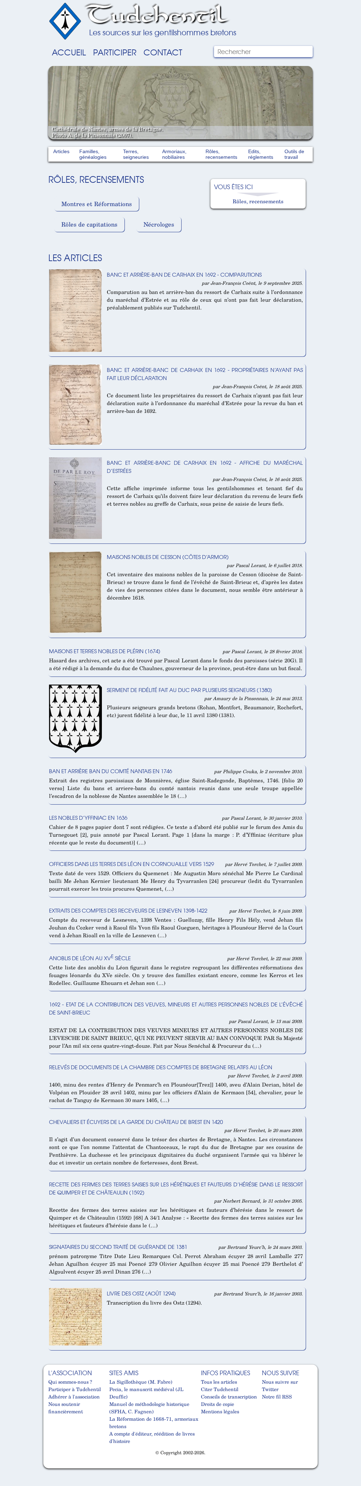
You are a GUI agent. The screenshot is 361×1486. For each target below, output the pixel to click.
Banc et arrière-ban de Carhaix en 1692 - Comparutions (184, 274)
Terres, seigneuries (136, 154)
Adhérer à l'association (74, 1396)
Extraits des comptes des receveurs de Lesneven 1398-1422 (128, 910)
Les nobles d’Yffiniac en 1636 (88, 817)
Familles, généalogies (92, 154)
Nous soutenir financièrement (65, 1407)
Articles (61, 151)
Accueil (69, 52)
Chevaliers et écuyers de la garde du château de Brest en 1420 (136, 1122)
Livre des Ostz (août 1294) (141, 1293)
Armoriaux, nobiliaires (174, 154)
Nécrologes (158, 224)
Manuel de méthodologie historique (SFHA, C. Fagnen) (149, 1407)
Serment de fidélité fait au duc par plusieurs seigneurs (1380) (189, 690)
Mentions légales (220, 1411)
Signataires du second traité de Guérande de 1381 (118, 1247)
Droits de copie (217, 1404)
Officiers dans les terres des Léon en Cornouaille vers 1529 (131, 864)
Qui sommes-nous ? (70, 1381)
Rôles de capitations (89, 224)
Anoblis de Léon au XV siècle (90, 958)
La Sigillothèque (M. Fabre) (140, 1381)
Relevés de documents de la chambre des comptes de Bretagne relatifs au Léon (160, 1067)
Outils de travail (294, 154)
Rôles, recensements (221, 154)
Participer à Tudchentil (74, 1389)
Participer (114, 52)
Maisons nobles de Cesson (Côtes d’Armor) (168, 557)
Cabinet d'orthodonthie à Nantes (52, 1465)
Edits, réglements (260, 154)
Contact (162, 52)
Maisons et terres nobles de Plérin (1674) (104, 651)
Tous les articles (219, 1381)
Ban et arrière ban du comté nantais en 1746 (110, 771)
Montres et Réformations (96, 203)
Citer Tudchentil (219, 1389)
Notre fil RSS (277, 1396)
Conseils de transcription (229, 1396)
